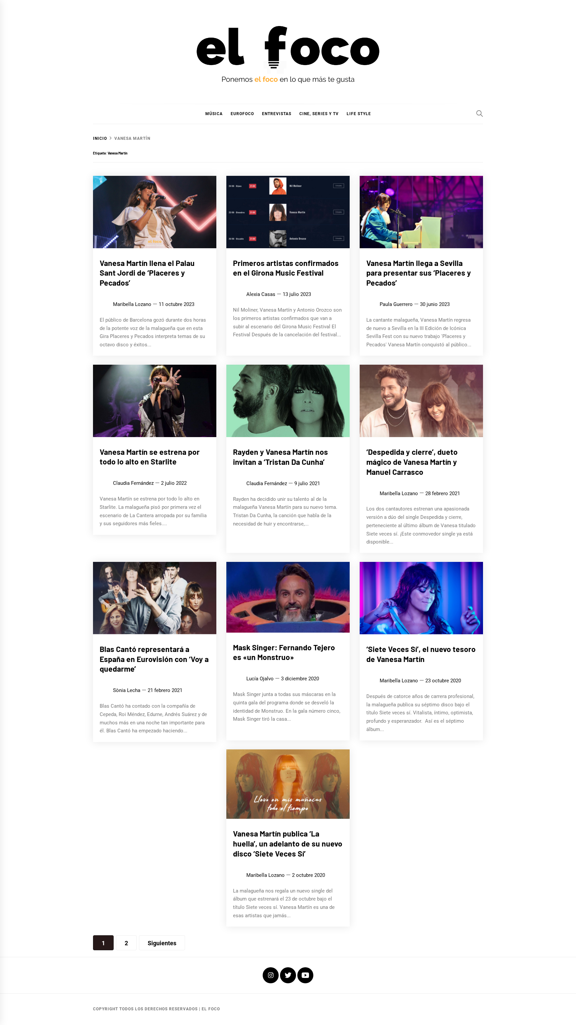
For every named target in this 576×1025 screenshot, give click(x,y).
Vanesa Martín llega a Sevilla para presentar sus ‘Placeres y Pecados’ (418, 273)
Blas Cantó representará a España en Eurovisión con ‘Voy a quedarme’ (154, 659)
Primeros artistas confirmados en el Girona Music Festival (286, 268)
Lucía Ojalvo (260, 679)
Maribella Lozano (132, 304)
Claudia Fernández (133, 483)
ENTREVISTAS (276, 113)
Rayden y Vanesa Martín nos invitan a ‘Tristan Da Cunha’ (280, 456)
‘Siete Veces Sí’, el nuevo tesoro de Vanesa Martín (421, 654)
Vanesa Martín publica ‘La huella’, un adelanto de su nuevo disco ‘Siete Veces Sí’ (287, 843)
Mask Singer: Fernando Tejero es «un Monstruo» (284, 652)
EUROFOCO (242, 113)
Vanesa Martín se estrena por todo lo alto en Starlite (150, 456)
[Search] (479, 113)
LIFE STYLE (359, 113)
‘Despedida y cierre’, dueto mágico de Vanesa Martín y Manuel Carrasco (412, 461)
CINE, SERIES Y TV (319, 113)
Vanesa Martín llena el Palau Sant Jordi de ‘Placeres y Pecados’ (147, 273)
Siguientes (162, 943)
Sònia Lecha (126, 691)
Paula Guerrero (396, 304)
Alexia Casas (260, 294)
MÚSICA (214, 113)
